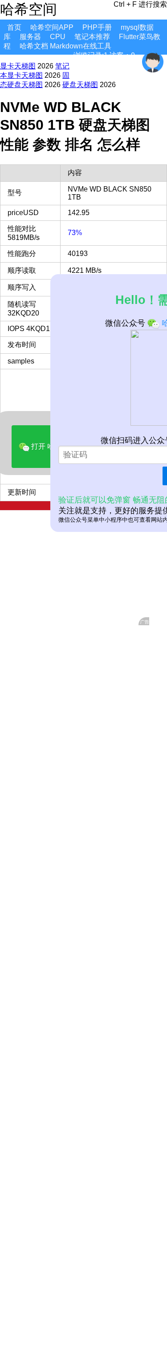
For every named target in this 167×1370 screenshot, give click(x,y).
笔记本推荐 (92, 36)
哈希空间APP (51, 27)
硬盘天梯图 (80, 84)
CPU (57, 36)
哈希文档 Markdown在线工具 (65, 46)
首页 (14, 27)
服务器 (30, 36)
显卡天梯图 (18, 66)
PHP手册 (97, 27)
